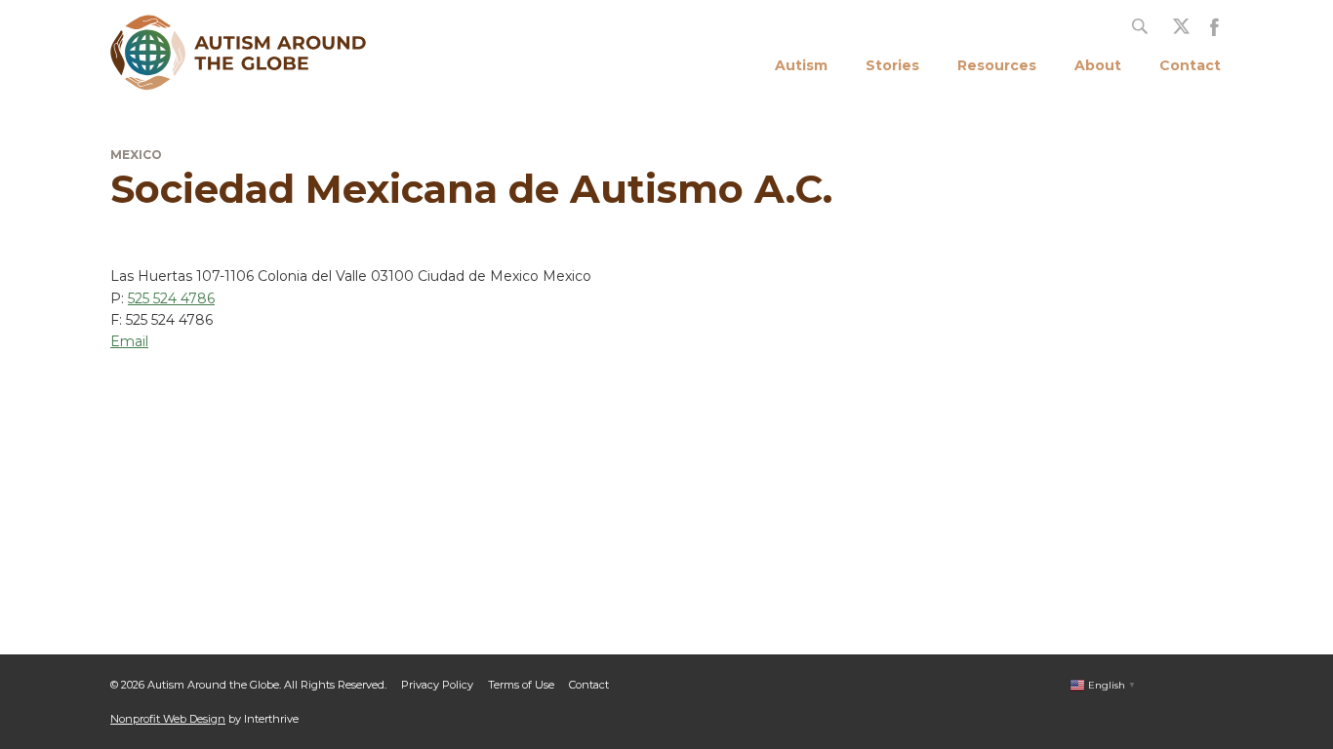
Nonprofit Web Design (167, 719)
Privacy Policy (437, 684)
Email (129, 341)
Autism (801, 65)
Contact (1190, 65)
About (1097, 65)
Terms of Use (521, 684)
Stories (892, 65)
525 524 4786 (171, 298)
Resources (996, 65)
